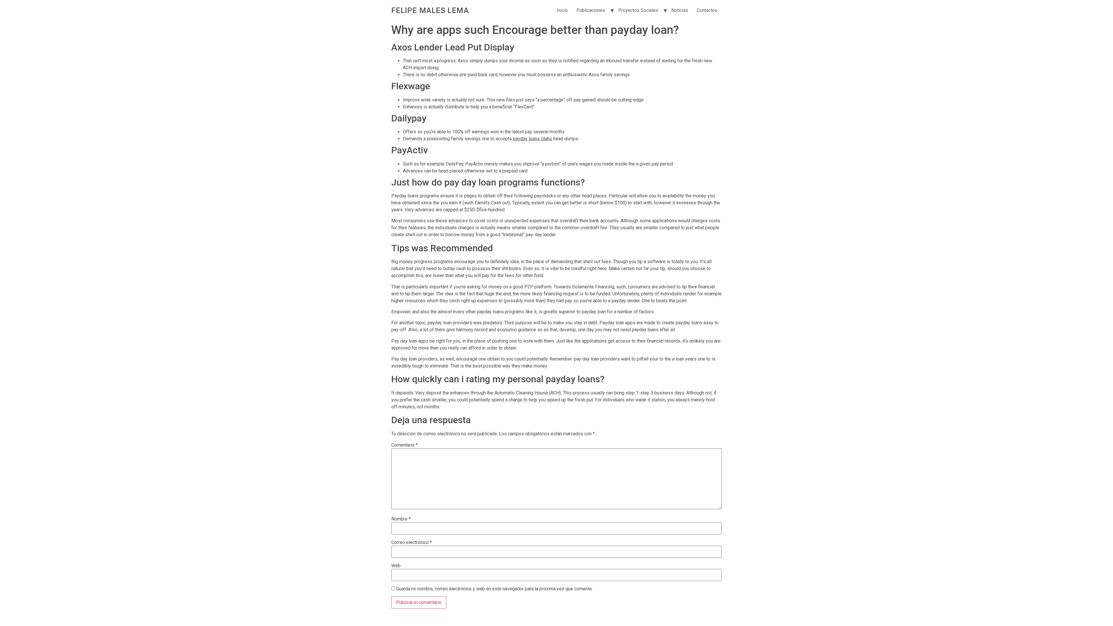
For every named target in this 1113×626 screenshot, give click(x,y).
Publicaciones (590, 10)
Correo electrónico (411, 542)
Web (396, 565)
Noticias (679, 10)
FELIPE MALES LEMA (430, 10)
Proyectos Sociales (638, 10)
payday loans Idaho (532, 138)
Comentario (404, 445)
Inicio (562, 10)
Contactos (707, 10)
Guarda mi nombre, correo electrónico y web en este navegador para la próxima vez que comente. (494, 589)
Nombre (401, 519)
